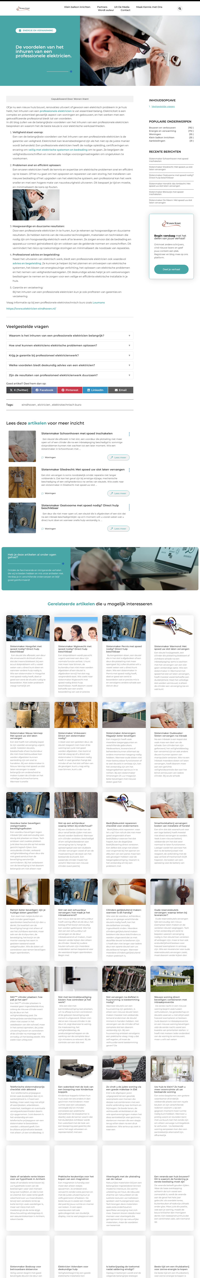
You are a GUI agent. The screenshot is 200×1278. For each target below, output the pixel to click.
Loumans (99, 302)
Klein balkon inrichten (77, 6)
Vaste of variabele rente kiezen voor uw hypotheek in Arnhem (27, 1178)
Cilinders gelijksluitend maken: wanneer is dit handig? (123, 911)
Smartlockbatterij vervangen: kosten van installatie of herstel (172, 824)
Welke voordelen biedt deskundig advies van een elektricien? (70, 365)
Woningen (50, 457)
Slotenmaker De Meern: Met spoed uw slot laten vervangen (170, 201)
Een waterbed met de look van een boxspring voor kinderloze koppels (75, 1089)
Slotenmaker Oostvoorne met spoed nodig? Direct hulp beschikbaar (80, 507)
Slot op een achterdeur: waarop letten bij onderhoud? (75, 824)
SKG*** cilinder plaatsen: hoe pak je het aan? (26, 998)
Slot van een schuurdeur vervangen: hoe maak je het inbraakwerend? (74, 913)
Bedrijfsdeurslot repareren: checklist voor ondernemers (122, 824)
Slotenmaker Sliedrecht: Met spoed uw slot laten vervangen (83, 469)
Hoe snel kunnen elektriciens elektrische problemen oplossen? (70, 345)
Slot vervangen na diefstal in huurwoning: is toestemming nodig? (122, 1000)
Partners (102, 6)
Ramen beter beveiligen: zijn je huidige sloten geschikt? (27, 911)
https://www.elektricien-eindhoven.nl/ (31, 308)
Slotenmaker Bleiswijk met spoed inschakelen (166, 193)
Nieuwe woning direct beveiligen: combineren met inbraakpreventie (170, 1000)
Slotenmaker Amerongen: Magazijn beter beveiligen (121, 734)
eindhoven (29, 404)
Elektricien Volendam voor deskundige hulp (73, 1268)
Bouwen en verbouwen (162, 127)
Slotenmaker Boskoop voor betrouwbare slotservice (25, 1268)
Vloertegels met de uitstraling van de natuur (123, 1178)
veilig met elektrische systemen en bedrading (58, 149)
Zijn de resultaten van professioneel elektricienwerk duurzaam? (70, 375)
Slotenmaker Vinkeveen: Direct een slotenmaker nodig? (72, 736)
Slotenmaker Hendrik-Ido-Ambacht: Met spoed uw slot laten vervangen (169, 184)
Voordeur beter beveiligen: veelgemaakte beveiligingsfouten (25, 826)
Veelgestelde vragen (163, 106)
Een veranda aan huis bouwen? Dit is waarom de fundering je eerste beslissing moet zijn (172, 1179)
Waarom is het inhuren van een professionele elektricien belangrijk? (70, 335)
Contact (125, 10)
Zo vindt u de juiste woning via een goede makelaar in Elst (123, 1088)
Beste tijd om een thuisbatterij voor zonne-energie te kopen (171, 1268)
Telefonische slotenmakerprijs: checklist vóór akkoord (27, 1088)
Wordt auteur (106, 10)
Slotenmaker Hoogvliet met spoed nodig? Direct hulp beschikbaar (26, 649)
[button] (180, 9)
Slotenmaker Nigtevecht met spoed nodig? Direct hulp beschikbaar (75, 649)
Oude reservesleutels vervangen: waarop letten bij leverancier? (170, 913)
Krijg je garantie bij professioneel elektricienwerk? (70, 355)
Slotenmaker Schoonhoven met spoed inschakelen (77, 433)
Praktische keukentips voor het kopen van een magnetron (76, 1178)
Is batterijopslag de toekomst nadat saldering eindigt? (123, 1268)
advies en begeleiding (27, 263)
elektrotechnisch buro (66, 404)
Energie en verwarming (38, 30)
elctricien (44, 404)
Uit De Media (121, 6)
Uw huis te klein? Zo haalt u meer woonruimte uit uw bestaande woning (169, 1089)
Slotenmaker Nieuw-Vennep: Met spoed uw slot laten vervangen (26, 736)
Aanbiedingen (157, 140)
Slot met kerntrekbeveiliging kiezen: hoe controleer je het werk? (74, 1000)
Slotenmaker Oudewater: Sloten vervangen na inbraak (170, 734)
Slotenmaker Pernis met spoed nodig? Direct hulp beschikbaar (124, 649)
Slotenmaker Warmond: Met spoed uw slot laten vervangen (171, 647)
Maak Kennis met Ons (149, 6)
